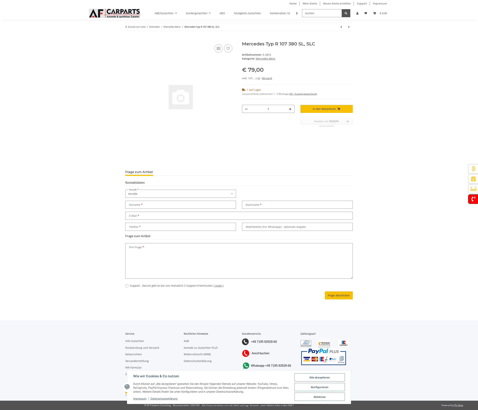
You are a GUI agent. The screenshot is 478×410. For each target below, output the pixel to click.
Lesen (218, 285)
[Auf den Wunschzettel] (228, 48)
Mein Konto (310, 3)
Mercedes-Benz (265, 58)
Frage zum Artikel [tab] (139, 172)
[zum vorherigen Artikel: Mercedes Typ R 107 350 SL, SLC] (341, 27)
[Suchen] (346, 13)
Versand (267, 78)
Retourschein (133, 354)
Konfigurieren (319, 387)
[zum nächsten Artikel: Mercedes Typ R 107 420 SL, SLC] (349, 27)
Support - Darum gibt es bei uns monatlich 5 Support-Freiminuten (177, 285)
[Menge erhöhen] (290, 109)
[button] (357, 13)
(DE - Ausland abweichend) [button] (303, 93)
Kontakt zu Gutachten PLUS (201, 347)
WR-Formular (133, 367)
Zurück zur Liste (136, 26)
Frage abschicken (339, 295)
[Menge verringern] (246, 109)
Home (293, 3)
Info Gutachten (134, 341)
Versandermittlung (137, 361)
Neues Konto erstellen (337, 3)
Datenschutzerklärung (164, 398)
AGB (186, 341)
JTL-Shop (458, 405)
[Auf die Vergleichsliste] (218, 48)
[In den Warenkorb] (128, 39)
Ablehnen (320, 396)
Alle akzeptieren (319, 377)
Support (362, 3)
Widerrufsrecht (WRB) (197, 354)
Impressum (140, 398)
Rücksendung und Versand (142, 347)
